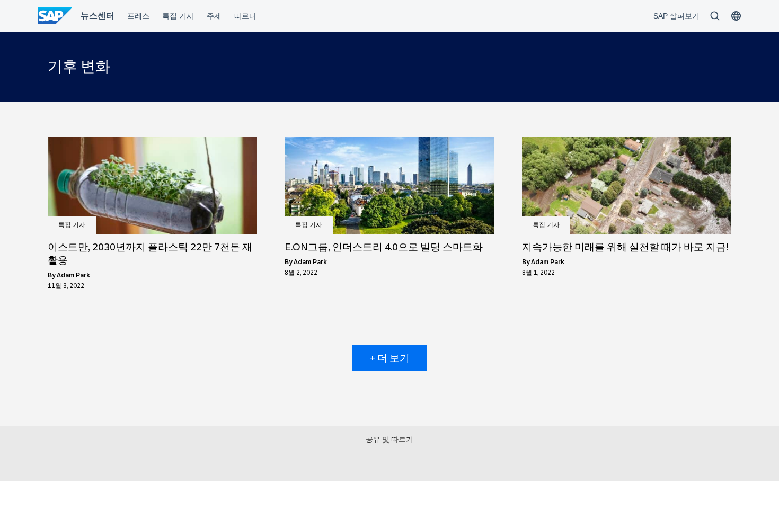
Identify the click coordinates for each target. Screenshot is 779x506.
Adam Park (73, 275)
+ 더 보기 (389, 358)
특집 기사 (71, 225)
